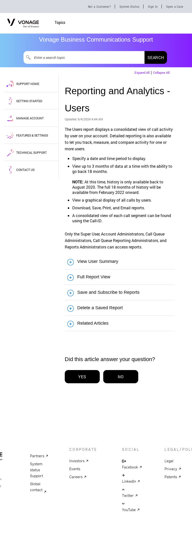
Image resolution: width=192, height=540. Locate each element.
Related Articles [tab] (92, 323)
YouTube (129, 510)
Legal (169, 461)
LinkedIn (129, 481)
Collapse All (161, 72)
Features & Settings (32, 135)
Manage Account (30, 118)
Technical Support (31, 152)
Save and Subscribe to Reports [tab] (108, 292)
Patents (170, 477)
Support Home (27, 84)
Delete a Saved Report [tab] (100, 307)
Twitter (128, 496)
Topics (60, 22)
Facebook (130, 467)
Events (74, 469)
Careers (75, 477)
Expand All (142, 72)
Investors (76, 461)
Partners (37, 456)
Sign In (153, 6)
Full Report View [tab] (93, 276)
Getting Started (29, 101)
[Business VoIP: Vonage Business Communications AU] (23, 29)
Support (36, 476)
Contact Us (25, 170)
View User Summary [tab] (97, 261)
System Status (130, 6)
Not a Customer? (99, 6)
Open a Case (174, 6)
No (121, 376)
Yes (82, 376)
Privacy (170, 469)
